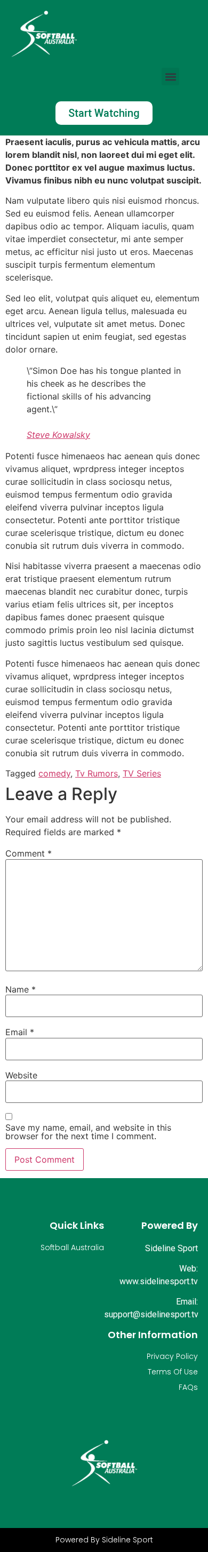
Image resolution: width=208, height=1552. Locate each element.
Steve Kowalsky (58, 434)
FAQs (188, 1387)
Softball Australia (72, 1247)
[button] (170, 76)
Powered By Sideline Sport (104, 1539)
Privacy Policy (172, 1356)
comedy (54, 773)
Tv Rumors (96, 773)
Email (19, 1032)
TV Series (142, 773)
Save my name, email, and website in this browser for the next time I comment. (88, 1131)
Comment (28, 853)
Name (20, 989)
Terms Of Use (173, 1371)
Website (21, 1075)
